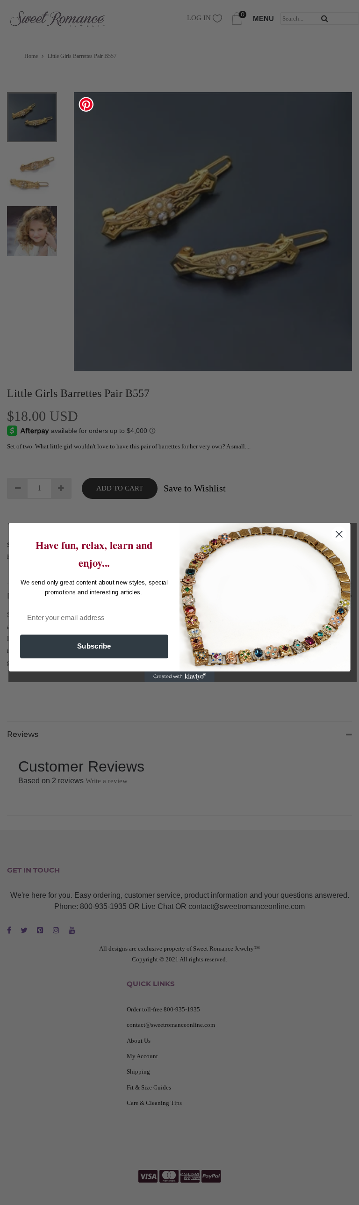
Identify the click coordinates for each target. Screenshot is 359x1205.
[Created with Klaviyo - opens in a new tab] (179, 676)
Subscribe (94, 646)
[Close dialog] (339, 534)
